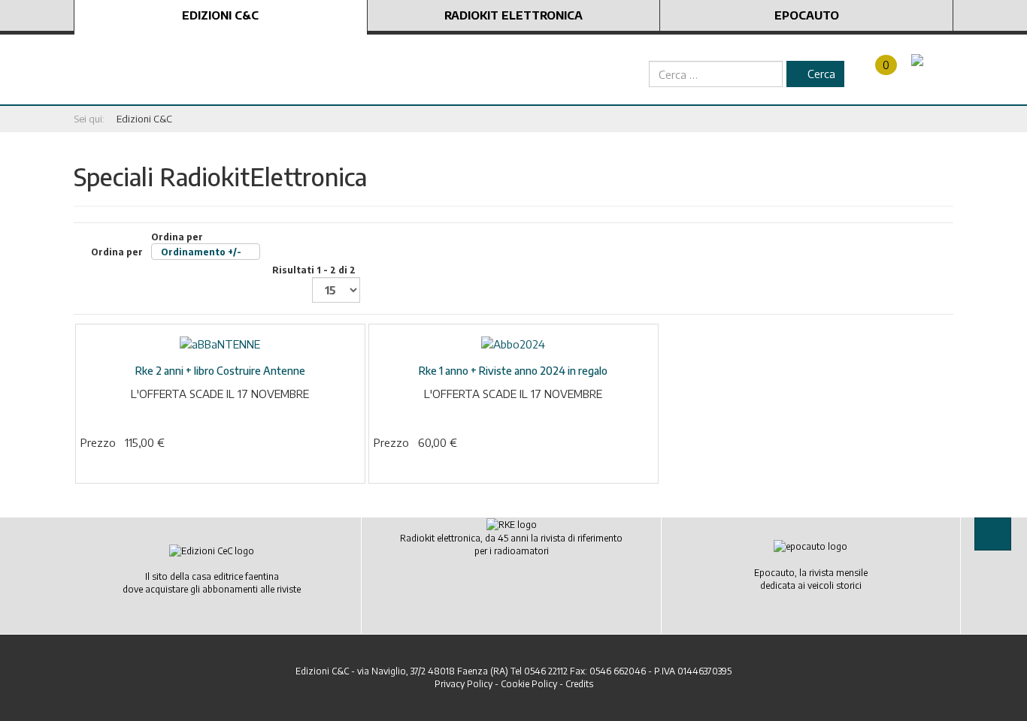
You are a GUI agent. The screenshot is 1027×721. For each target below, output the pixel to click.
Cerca (819, 73)
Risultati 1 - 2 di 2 (314, 270)
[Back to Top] (992, 533)
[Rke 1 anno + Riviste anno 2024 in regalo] (513, 343)
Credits (579, 683)
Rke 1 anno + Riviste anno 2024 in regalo (513, 370)
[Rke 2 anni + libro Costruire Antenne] (220, 343)
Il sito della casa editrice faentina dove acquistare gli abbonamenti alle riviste (212, 583)
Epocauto (806, 15)
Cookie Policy (529, 683)
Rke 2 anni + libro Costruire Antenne (220, 370)
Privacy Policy (463, 683)
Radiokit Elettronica (513, 15)
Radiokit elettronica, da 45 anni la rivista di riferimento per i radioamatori (511, 544)
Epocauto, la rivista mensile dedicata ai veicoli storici (811, 579)
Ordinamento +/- (201, 252)
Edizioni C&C (220, 15)
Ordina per (166, 244)
